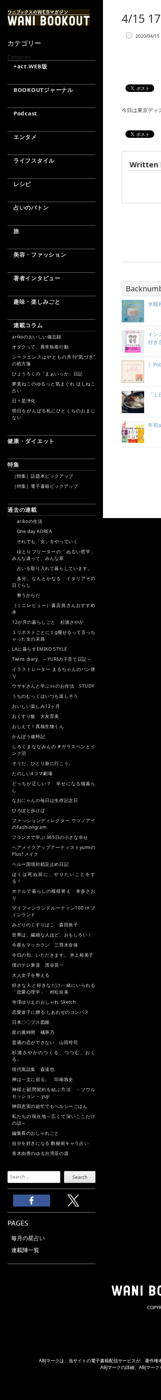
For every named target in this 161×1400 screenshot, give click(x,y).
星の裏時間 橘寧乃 (33, 1032)
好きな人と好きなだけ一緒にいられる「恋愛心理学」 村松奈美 (53, 988)
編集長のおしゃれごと (35, 1133)
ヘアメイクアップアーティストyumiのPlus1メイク (53, 850)
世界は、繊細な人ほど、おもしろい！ (52, 935)
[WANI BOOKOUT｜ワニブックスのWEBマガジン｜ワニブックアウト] (48, 22)
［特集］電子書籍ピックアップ (45, 486)
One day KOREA (32, 531)
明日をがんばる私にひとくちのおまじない (53, 414)
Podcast (22, 113)
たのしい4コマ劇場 (32, 773)
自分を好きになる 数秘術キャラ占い (50, 1143)
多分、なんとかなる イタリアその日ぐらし (53, 581)
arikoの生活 (27, 521)
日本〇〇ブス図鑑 (31, 1022)
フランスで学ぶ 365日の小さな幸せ (50, 837)
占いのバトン (28, 207)
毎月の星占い (28, 1238)
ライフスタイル (31, 160)
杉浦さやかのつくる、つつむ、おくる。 (53, 1055)
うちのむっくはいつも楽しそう (45, 696)
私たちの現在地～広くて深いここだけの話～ (53, 1119)
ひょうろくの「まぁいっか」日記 (47, 374)
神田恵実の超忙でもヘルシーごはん (50, 1106)
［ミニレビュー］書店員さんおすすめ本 (53, 608)
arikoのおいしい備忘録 (36, 337)
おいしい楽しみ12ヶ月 (36, 706)
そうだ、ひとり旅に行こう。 (42, 763)
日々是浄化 (24, 400)
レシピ (19, 184)
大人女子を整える (31, 975)
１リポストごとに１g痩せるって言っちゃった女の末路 (53, 635)
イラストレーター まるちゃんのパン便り (53, 672)
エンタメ (22, 136)
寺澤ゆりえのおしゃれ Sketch (44, 1002)
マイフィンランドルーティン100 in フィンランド (53, 911)
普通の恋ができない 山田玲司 (45, 1042)
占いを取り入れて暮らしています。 (52, 568)
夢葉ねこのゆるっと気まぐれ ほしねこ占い (53, 387)
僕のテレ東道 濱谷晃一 (38, 965)
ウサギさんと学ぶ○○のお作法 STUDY (53, 686)
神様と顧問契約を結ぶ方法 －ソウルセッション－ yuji (53, 1092)
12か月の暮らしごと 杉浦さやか (48, 622)
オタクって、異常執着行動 (40, 347)
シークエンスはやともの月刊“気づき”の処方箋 (53, 360)
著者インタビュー (34, 278)
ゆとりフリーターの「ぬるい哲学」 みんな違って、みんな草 (53, 554)
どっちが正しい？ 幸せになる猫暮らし (53, 786)
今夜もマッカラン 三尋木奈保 (45, 945)
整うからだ (26, 595)
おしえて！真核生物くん (38, 726)
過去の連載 (22, 509)
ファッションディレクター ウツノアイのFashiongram (53, 823)
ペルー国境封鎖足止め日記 (40, 864)
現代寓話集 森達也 (33, 1069)
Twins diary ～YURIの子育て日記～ (51, 659)
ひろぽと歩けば (28, 810)
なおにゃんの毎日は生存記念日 (45, 800)
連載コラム (25, 325)
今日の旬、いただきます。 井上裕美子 (53, 955)
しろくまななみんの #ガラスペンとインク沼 (53, 749)
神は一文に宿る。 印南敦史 (45, 1079)
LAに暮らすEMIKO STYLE (39, 649)
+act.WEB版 (27, 66)
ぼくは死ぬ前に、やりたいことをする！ (53, 877)
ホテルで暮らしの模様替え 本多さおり (53, 894)
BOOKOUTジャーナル (40, 89)
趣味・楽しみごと (34, 301)
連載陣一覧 (25, 1250)
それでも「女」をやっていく (45, 541)
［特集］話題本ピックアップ (42, 476)
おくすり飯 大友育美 (35, 716)
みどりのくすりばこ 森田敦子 (45, 925)
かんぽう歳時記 (28, 736)
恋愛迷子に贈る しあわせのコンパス (50, 1012)
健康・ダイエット (31, 441)
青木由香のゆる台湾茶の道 (40, 1153)
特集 (13, 464)
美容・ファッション (37, 254)
